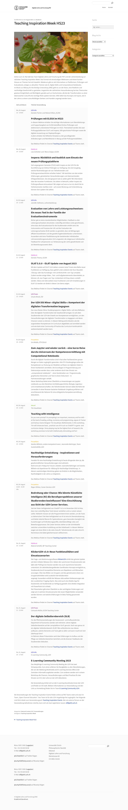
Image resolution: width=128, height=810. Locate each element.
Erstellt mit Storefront (21, 799)
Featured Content (26, 711)
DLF (32, 711)
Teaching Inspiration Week (28, 713)
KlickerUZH (62, 559)
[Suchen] (112, 3)
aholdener (38, 20)
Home (104, 7)
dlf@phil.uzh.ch (71, 703)
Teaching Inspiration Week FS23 (26, 720)
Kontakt (110, 7)
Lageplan (29, 745)
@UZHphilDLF (19, 756)
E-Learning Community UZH (69, 688)
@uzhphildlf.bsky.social (22, 761)
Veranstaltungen (38, 711)
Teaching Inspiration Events (63, 144)
